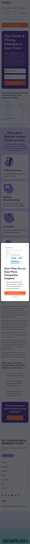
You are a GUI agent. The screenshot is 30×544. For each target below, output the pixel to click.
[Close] (26, 245)
